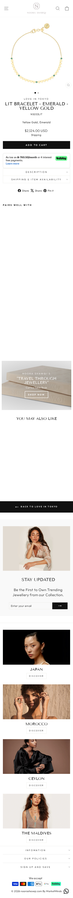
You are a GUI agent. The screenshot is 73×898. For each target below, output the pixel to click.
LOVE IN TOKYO (36, 98)
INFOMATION (35, 850)
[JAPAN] (36, 647)
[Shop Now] (36, 385)
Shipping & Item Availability (36, 179)
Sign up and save (36, 867)
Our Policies (35, 858)
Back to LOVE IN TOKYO (39, 506)
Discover (36, 676)
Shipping (36, 134)
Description (36, 172)
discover (36, 730)
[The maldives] (36, 811)
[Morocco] (36, 701)
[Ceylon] (36, 756)
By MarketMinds (52, 891)
